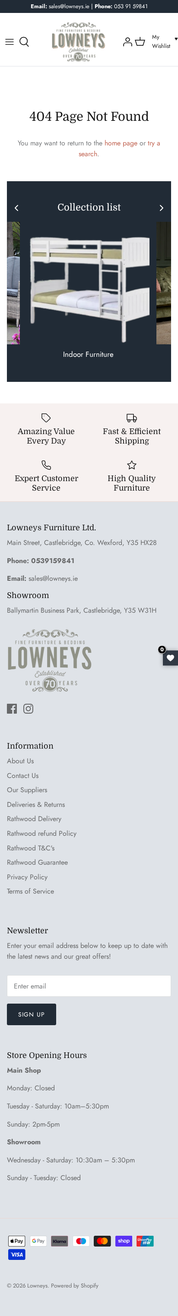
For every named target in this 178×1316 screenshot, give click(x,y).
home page (121, 143)
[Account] (126, 41)
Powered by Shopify (75, 1285)
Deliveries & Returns (36, 804)
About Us (20, 761)
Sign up (31, 1014)
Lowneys (37, 1285)
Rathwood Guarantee (37, 862)
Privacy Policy (27, 877)
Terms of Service (30, 891)
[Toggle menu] (9, 41)
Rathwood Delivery (34, 819)
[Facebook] (12, 709)
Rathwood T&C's (30, 848)
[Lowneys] (78, 42)
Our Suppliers (27, 790)
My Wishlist (161, 41)
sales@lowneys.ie (53, 578)
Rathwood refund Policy (41, 833)
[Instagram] (28, 709)
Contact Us (22, 776)
